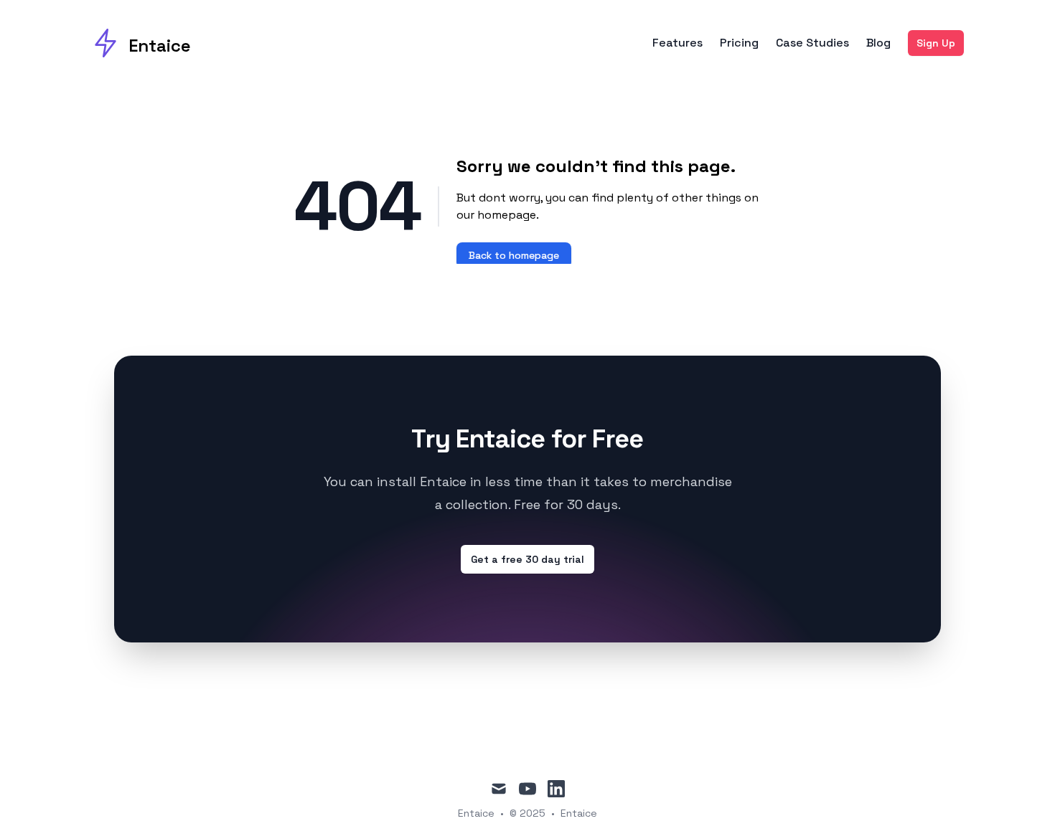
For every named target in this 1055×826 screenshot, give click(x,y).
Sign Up (935, 43)
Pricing (739, 43)
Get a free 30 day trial (527, 559)
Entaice (579, 813)
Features (677, 43)
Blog (878, 43)
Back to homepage (514, 255)
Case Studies (812, 43)
